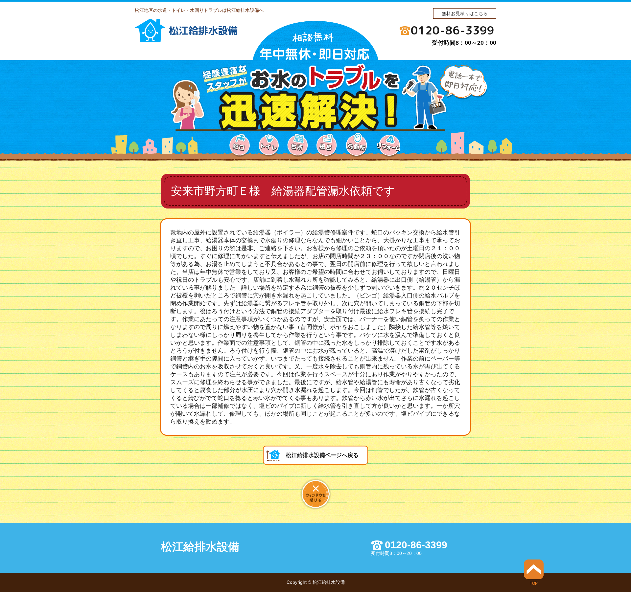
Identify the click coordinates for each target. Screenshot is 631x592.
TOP (534, 583)
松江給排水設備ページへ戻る (322, 455)
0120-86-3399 (452, 30)
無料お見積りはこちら (465, 13)
